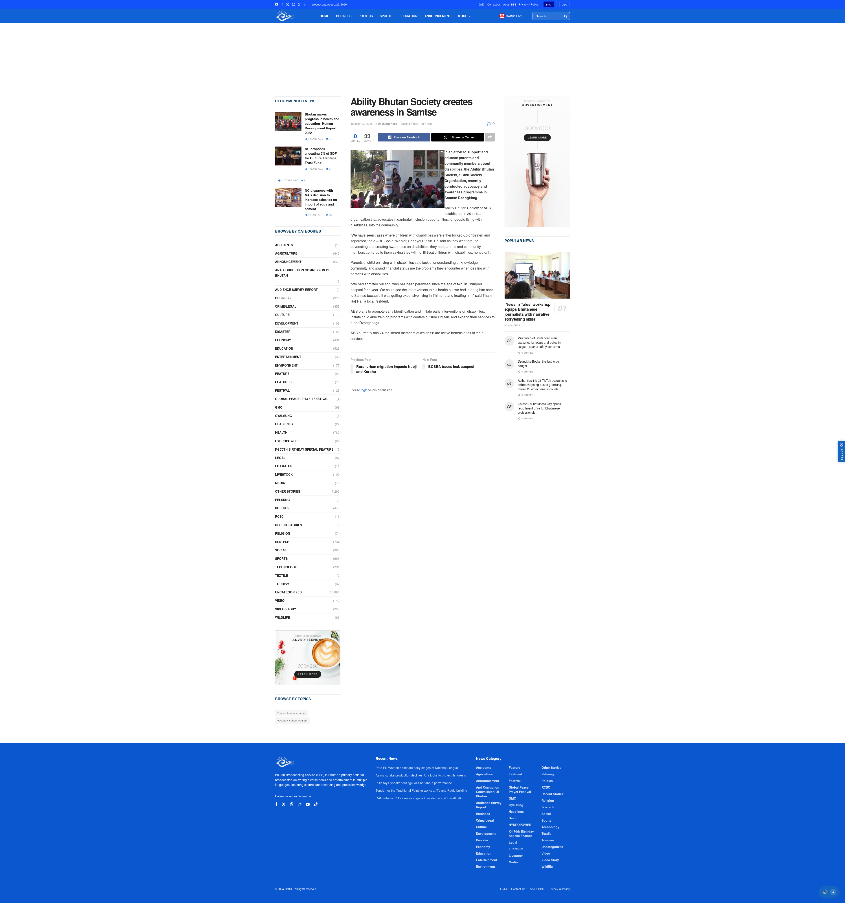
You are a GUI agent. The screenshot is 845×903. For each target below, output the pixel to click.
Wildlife (282, 617)
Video (280, 600)
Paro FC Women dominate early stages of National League (417, 767)
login (364, 390)
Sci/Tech (282, 542)
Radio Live (514, 16)
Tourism (282, 584)
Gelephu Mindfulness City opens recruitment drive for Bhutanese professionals (539, 408)
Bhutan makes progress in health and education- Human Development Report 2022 (322, 123)
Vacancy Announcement (292, 720)
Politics (365, 16)
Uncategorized (387, 123)
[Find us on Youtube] (276, 4)
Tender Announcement (291, 713)
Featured (283, 382)
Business (343, 16)
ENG (548, 4)
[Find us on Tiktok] (316, 804)
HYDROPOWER (286, 441)
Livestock (284, 474)
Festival (282, 390)
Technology (286, 567)
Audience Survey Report (296, 289)
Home (324, 16)
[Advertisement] (422, 56)
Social (281, 550)
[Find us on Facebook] (282, 4)
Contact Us (494, 4)
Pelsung (282, 499)
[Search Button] (566, 16)
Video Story (285, 609)
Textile (281, 575)
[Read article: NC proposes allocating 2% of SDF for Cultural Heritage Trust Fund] (288, 156)
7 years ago (315, 168)
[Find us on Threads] (299, 4)
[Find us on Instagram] (293, 4)
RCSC (279, 516)
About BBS (509, 4)
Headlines (284, 424)
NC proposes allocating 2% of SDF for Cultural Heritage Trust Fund (321, 155)
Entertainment (288, 356)
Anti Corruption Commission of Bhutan (302, 273)
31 (330, 168)
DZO (565, 4)
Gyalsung (283, 415)
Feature (282, 373)
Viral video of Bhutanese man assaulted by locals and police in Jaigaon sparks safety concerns (539, 342)
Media (280, 483)
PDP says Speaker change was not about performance (414, 783)
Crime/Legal (285, 306)
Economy (283, 340)
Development (286, 323)
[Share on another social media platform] (490, 137)
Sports (386, 16)
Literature (284, 466)
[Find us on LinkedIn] (305, 4)
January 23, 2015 (362, 123)
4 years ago (315, 138)
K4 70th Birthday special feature (304, 449)
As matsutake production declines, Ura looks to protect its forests (421, 775)
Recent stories (288, 525)
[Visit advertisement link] (308, 657)
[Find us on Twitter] (287, 4)
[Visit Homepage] (284, 16)
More (462, 16)
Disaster (282, 331)
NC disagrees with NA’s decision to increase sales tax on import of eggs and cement (321, 199)
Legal (280, 457)
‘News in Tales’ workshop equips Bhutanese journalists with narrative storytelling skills (528, 311)
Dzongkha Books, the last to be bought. (538, 363)
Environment (286, 365)
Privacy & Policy (528, 4)
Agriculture (286, 253)
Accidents (284, 245)
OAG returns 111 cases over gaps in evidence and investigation (420, 798)
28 (330, 215)
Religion (282, 533)
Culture (282, 314)
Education (408, 16)
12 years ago (289, 180)
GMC (482, 4)
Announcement (437, 16)
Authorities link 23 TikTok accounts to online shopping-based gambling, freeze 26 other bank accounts (542, 384)
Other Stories (287, 491)
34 (330, 138)
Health (281, 432)
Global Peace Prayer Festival (301, 398)
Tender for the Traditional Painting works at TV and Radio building (421, 790)
